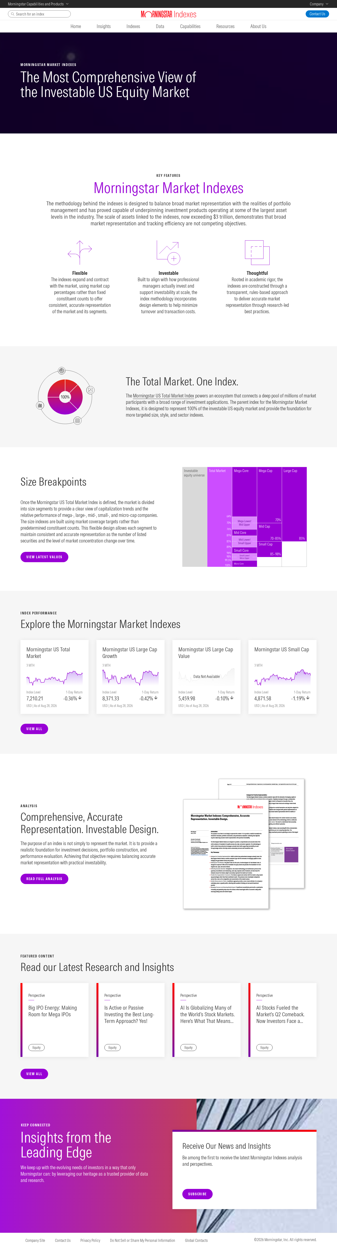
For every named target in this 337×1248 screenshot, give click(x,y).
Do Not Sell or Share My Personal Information (142, 1240)
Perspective (36, 995)
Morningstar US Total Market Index (163, 396)
